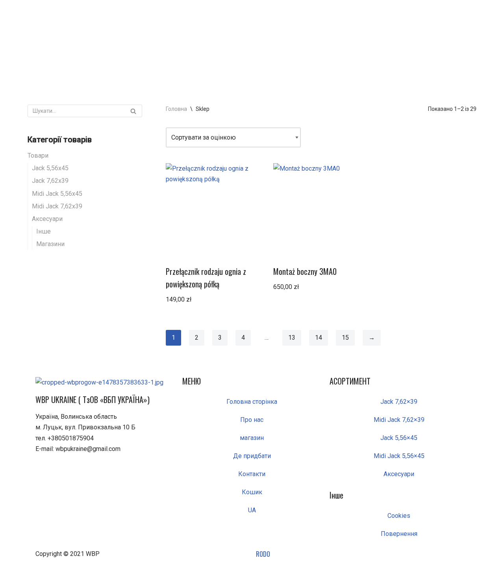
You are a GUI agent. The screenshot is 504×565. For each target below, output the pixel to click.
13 (291, 337)
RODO (263, 554)
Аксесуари (47, 219)
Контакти (251, 474)
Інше (43, 231)
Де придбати (252, 456)
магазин (252, 438)
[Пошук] (133, 111)
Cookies (398, 515)
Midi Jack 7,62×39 (399, 419)
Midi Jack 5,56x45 (57, 193)
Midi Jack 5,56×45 (399, 456)
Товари (38, 155)
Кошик (252, 492)
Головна (176, 109)
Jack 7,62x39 (50, 180)
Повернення (399, 533)
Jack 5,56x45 (50, 168)
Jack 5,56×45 (398, 438)
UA (252, 510)
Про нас (251, 419)
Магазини (50, 244)
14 (318, 337)
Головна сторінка (251, 401)
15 (345, 337)
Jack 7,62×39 (398, 401)
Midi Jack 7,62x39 (57, 206)
